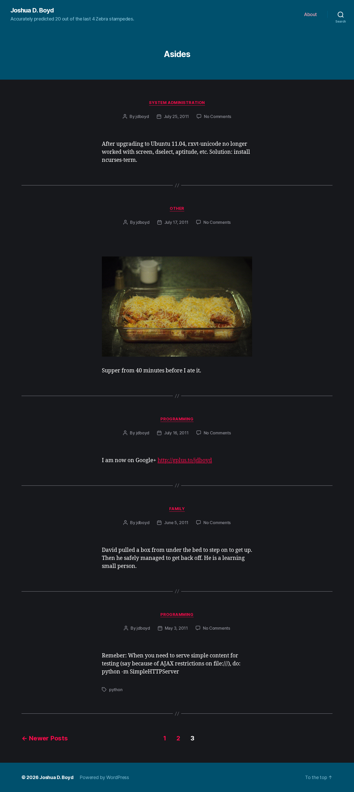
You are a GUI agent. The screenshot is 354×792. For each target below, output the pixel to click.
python (115, 689)
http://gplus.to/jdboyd (185, 460)
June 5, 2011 (176, 522)
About (310, 14)
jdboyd (142, 116)
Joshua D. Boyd (32, 10)
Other (177, 208)
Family (177, 508)
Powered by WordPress (104, 777)
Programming (176, 419)
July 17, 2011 (176, 222)
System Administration (177, 102)
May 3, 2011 (176, 628)
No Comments (217, 116)
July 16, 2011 (176, 432)
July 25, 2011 (176, 116)
